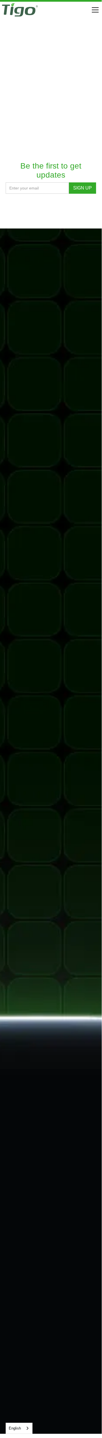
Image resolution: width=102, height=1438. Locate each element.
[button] (94, 10)
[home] (20, 10)
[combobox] (19, 1428)
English (15, 1428)
